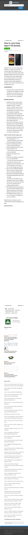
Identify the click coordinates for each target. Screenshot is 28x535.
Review (7, 336)
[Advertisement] (14, 25)
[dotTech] (14, 3)
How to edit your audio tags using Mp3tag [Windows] (10, 352)
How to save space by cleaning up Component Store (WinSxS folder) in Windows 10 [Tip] (14, 465)
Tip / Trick (7, 48)
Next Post (20, 40)
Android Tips (17, 310)
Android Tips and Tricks (9, 311)
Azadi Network (9, 533)
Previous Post (9, 40)
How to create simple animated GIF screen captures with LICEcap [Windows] (10, 375)
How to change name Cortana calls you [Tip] (13, 481)
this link (17, 138)
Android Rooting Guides (9, 310)
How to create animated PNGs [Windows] (9, 363)
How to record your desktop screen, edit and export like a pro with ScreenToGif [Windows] (10, 339)
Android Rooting (11, 308)
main (16, 311)
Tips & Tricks (7, 313)
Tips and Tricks (14, 313)
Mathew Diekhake (9, 50)
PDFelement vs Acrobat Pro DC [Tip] (12, 414)
